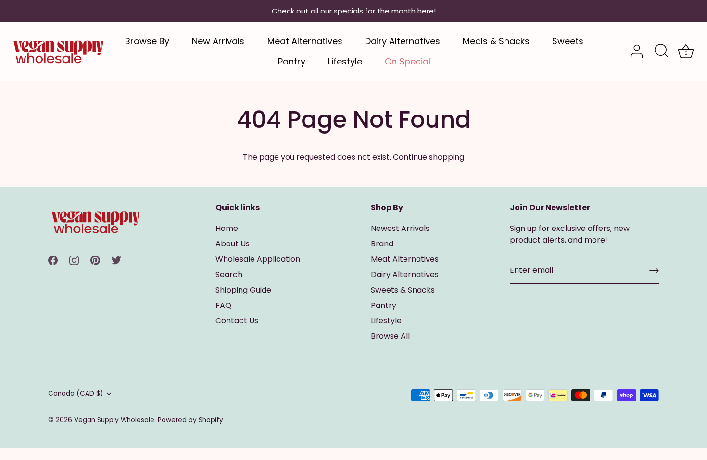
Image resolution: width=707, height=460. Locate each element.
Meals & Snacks (496, 41)
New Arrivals (218, 41)
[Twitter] (116, 259)
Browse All (390, 336)
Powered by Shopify (190, 419)
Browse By (147, 41)
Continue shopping (428, 157)
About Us (232, 243)
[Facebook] (53, 259)
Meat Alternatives (304, 41)
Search (228, 274)
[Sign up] (654, 271)
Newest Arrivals (400, 228)
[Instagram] (74, 259)
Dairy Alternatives (402, 41)
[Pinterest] (95, 259)
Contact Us (236, 320)
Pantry (291, 61)
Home (226, 228)
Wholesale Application (257, 259)
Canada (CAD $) (75, 393)
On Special (407, 61)
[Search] (661, 51)
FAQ (223, 305)
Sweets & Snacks (403, 289)
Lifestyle (345, 61)
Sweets (567, 41)
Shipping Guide (243, 289)
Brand (382, 243)
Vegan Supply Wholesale (114, 419)
